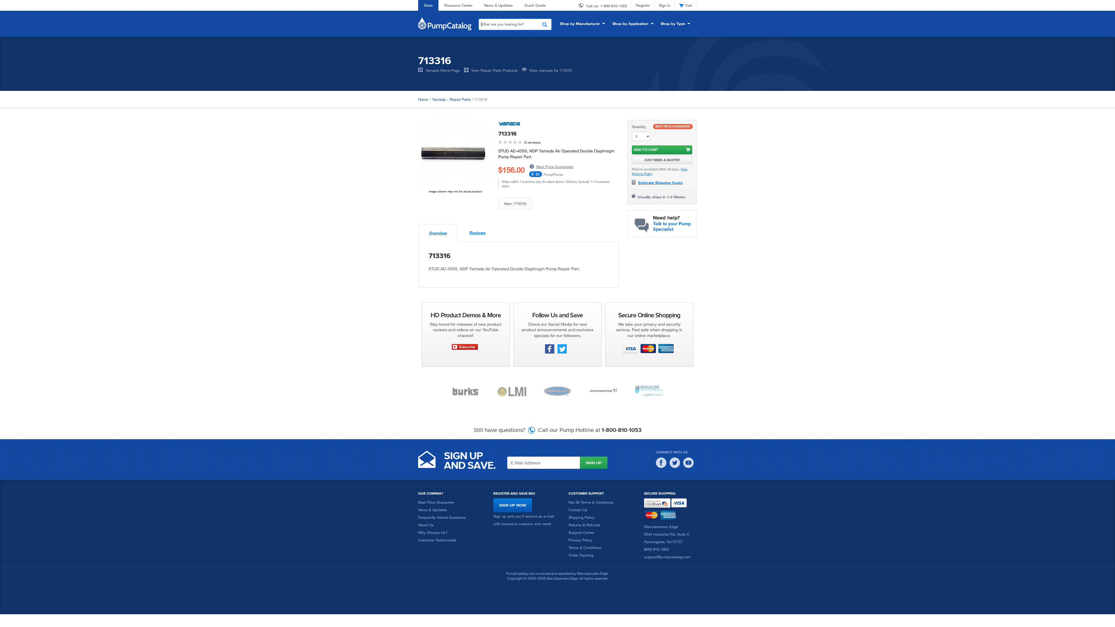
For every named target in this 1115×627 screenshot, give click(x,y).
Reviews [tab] (478, 232)
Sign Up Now (512, 505)
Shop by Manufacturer (580, 23)
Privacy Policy (580, 540)
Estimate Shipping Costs (660, 182)
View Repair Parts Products (494, 70)
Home (423, 99)
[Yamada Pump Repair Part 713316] (454, 155)
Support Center (581, 532)
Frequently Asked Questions (442, 517)
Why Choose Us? (432, 532)
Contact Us (578, 509)
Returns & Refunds (584, 524)
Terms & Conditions (585, 547)
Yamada (439, 99)
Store (428, 5)
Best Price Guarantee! (554, 166)
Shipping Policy (582, 517)
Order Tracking (581, 555)
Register (643, 5)
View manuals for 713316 (550, 70)
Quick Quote (535, 5)
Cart (688, 5)
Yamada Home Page (442, 70)
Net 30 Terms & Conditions (591, 502)
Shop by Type (673, 23)
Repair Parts (460, 99)
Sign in (664, 5)
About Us (426, 524)
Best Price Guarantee (436, 502)
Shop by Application (630, 23)
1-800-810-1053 (613, 5)
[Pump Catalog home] (445, 23)
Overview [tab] (438, 232)
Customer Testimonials (437, 540)
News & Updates (498, 5)
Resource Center (458, 5)
